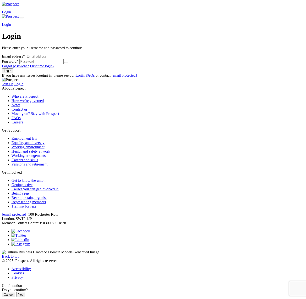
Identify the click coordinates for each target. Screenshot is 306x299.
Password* (10, 61)
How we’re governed (27, 101)
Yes (20, 294)
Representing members (28, 202)
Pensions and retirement (29, 164)
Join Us (7, 84)
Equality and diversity (27, 143)
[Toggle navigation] (21, 17)
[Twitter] (18, 235)
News (15, 105)
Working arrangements (28, 156)
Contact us (19, 109)
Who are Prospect (24, 96)
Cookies (17, 273)
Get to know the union (28, 180)
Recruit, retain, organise (29, 198)
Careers (17, 122)
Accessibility (21, 269)
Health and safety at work (30, 151)
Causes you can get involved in (35, 189)
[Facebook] (20, 231)
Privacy (17, 277)
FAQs (16, 118)
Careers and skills (24, 160)
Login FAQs (85, 75)
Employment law (24, 138)
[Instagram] (20, 244)
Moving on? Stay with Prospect (35, 114)
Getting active (22, 185)
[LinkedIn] (20, 240)
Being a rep (20, 193)
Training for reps (24, 206)
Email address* (13, 56)
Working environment (27, 147)
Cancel (8, 294)
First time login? (42, 66)
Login (6, 12)
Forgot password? (15, 66)
